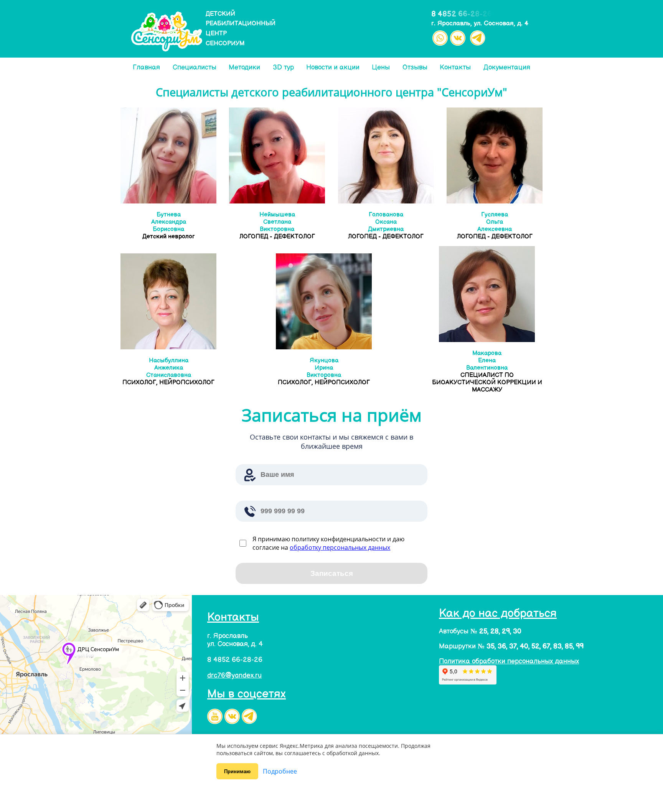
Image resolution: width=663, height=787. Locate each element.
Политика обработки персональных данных (509, 661)
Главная (146, 67)
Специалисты (194, 67)
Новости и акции (333, 67)
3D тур (283, 67)
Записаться (331, 573)
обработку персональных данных (340, 547)
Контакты (455, 67)
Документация (506, 67)
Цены (381, 67)
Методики (244, 67)
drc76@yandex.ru (234, 675)
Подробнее (280, 771)
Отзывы (414, 67)
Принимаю (237, 771)
